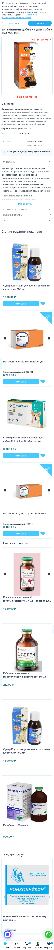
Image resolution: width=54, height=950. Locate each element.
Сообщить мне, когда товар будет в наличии (28, 151)
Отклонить (14, 23)
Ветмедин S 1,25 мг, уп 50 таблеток (24, 513)
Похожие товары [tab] (12, 214)
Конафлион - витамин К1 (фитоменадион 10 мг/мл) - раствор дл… (27, 599)
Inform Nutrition (34, 145)
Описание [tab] (9, 161)
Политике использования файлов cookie (19, 16)
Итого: (4, 133)
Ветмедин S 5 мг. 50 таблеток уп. (23, 361)
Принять (40, 23)
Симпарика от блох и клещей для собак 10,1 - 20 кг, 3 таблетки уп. (23, 439)
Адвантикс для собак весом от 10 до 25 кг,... (27, 918)
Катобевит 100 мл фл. (16, 825)
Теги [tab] (5, 220)
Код (3, 141)
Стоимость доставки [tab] (15, 209)
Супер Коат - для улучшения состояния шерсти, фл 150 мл (26, 287)
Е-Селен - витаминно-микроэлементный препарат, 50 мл (24, 675)
